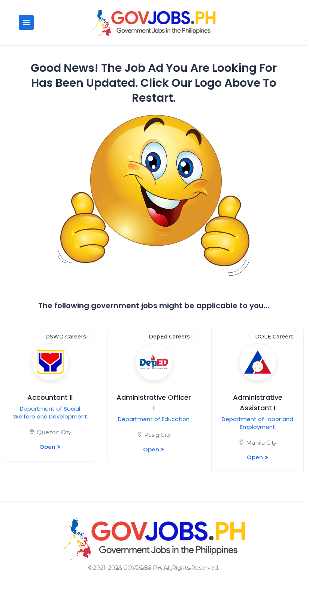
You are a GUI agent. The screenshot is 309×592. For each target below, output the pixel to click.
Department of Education (154, 419)
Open (47, 446)
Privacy (165, 568)
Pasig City (157, 434)
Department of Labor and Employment (257, 423)
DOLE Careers (274, 336)
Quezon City (54, 432)
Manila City (261, 442)
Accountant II (50, 397)
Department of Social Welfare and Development (50, 412)
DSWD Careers (65, 336)
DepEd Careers (169, 336)
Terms (119, 568)
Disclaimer (141, 568)
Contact (186, 568)
